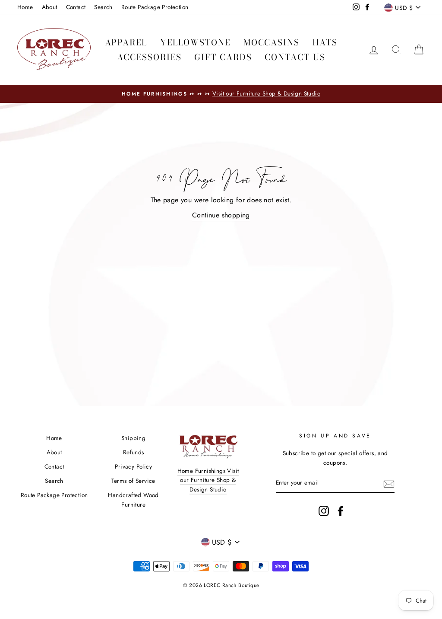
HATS (325, 42)
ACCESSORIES (149, 57)
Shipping (133, 438)
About (49, 7)
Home (25, 7)
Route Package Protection (155, 7)
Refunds (133, 452)
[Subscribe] (389, 483)
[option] (221, 94)
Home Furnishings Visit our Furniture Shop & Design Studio (208, 480)
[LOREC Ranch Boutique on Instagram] (324, 511)
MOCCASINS (271, 42)
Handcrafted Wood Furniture (133, 500)
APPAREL (126, 42)
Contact (76, 7)
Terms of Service (133, 480)
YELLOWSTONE (195, 42)
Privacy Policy (133, 466)
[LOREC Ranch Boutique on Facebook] (340, 511)
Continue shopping (221, 215)
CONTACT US (295, 57)
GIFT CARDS (223, 57)
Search (103, 7)
